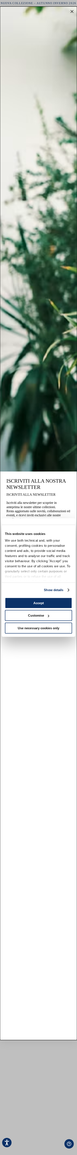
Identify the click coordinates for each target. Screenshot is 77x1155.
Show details (53, 590)
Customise (36, 615)
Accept (38, 603)
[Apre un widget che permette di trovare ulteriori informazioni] (52, 1147)
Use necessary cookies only (38, 628)
